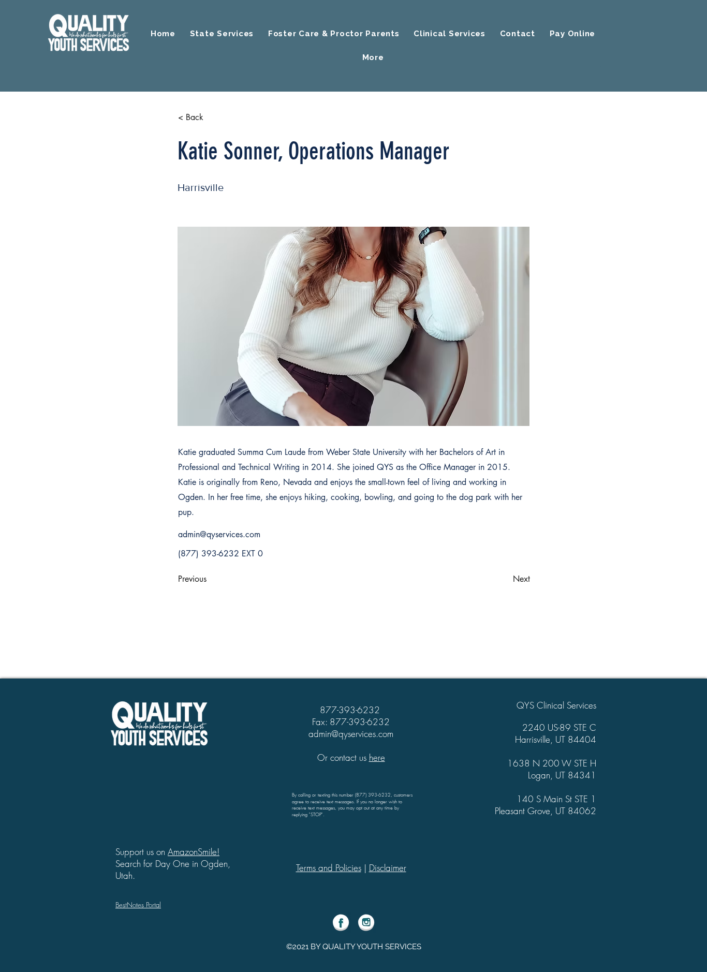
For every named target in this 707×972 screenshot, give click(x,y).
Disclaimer (387, 868)
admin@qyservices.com (219, 534)
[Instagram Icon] (366, 922)
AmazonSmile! (193, 852)
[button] (372, 57)
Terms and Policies (328, 868)
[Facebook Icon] (341, 922)
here (377, 757)
